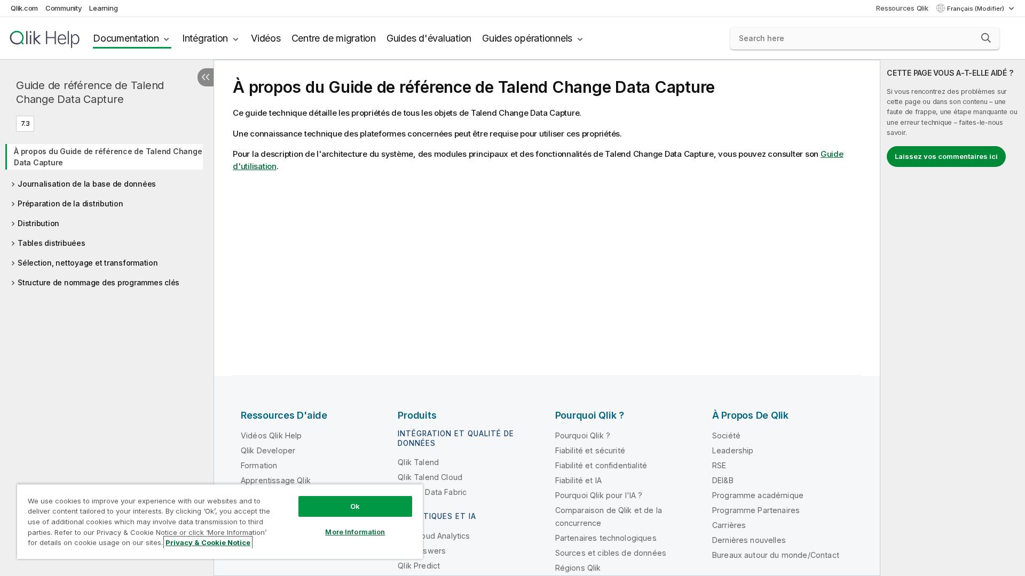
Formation (259, 465)
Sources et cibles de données (610, 552)
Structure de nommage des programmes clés (98, 282)
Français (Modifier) (976, 8)
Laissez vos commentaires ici (946, 156)
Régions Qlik (578, 567)
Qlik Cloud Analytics (434, 535)
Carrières (729, 525)
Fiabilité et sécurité (590, 450)
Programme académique (757, 495)
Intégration (205, 38)
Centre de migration (333, 38)
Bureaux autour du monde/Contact (775, 554)
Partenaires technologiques (606, 537)
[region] (220, 521)
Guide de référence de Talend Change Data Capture (90, 92)
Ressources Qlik (902, 8)
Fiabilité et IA (578, 480)
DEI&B (723, 480)
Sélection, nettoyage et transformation (88, 262)
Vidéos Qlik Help (271, 435)
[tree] (107, 213)
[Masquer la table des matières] (206, 77)
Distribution (38, 223)
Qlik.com (24, 8)
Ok (355, 506)
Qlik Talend (418, 462)
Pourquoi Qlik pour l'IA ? (599, 495)
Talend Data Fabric (432, 492)
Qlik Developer (268, 450)
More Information (355, 531)
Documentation (126, 38)
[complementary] (952, 318)
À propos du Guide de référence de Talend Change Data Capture (108, 157)
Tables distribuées (51, 242)
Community (63, 8)
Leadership (733, 450)
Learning (103, 8)
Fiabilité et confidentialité (601, 465)
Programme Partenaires (756, 510)
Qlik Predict (419, 565)
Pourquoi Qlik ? (582, 435)
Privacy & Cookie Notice (207, 542)
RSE (719, 465)
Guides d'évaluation (429, 38)
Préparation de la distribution (70, 203)
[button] (986, 38)
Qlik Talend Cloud (430, 477)
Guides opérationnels (527, 38)
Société (726, 435)
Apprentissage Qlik (276, 480)
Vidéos (266, 38)
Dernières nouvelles (749, 540)
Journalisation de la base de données (87, 183)
